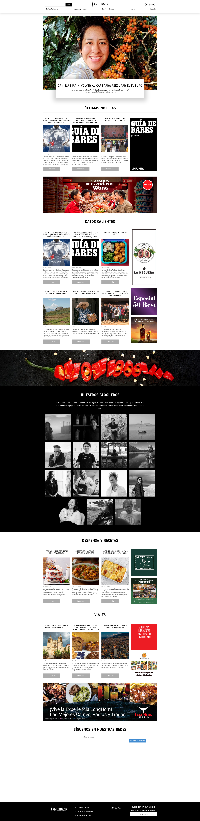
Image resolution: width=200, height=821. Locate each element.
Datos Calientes (52, 9)
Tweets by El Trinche (87, 737)
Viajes (133, 9)
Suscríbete (143, 814)
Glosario (153, 9)
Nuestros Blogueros (109, 9)
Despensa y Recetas (80, 9)
